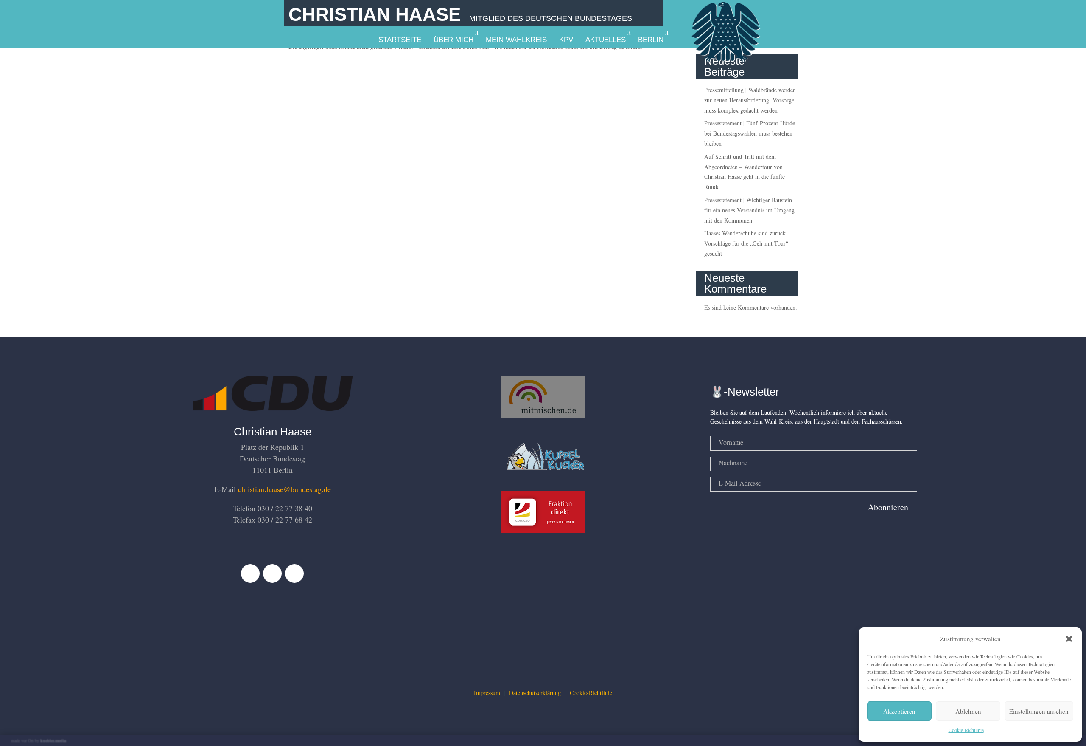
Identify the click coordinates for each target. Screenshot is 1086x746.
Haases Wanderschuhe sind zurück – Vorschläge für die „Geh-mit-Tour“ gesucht (747, 243)
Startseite (399, 40)
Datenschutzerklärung (535, 693)
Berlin (650, 40)
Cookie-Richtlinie (966, 729)
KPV (566, 40)
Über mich (453, 40)
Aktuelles (605, 40)
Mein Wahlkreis (516, 40)
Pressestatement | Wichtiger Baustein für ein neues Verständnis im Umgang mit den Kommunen (749, 210)
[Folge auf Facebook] (250, 573)
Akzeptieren (899, 711)
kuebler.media (53, 740)
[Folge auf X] (272, 573)
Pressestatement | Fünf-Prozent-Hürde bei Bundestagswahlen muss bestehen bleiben (749, 133)
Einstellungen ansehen (1039, 711)
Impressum (487, 693)
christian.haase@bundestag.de (284, 489)
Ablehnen (968, 711)
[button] (1069, 639)
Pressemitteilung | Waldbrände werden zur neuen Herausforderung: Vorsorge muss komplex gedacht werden (750, 100)
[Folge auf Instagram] (294, 573)
